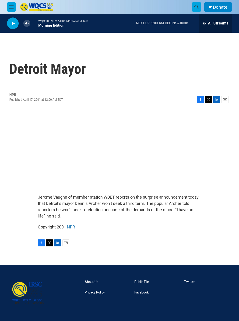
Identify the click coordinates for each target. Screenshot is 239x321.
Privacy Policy (95, 292)
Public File (141, 282)
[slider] (34, 23)
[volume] (27, 23)
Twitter (189, 282)
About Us (91, 282)
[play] (13, 23)
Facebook (141, 292)
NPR (71, 226)
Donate (220, 7)
